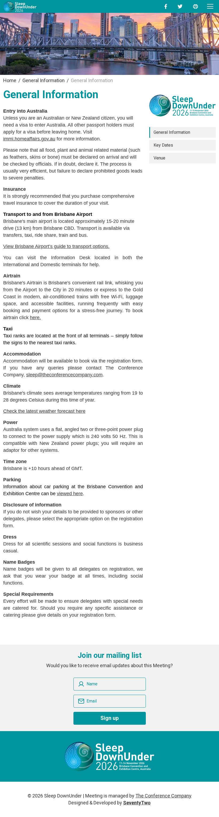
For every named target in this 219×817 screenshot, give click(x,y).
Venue (159, 158)
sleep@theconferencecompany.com (64, 374)
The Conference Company (163, 796)
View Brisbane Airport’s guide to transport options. (56, 246)
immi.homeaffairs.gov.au (29, 139)
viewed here (70, 493)
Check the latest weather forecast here (44, 411)
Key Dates (163, 145)
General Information (172, 132)
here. (35, 317)
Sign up (109, 718)
